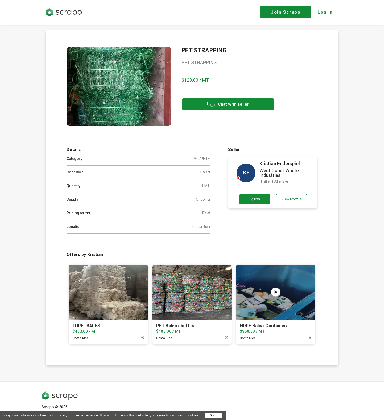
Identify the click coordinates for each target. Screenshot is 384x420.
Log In (325, 12)
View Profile (291, 199)
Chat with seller (233, 104)
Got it (213, 415)
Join (286, 12)
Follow (254, 199)
